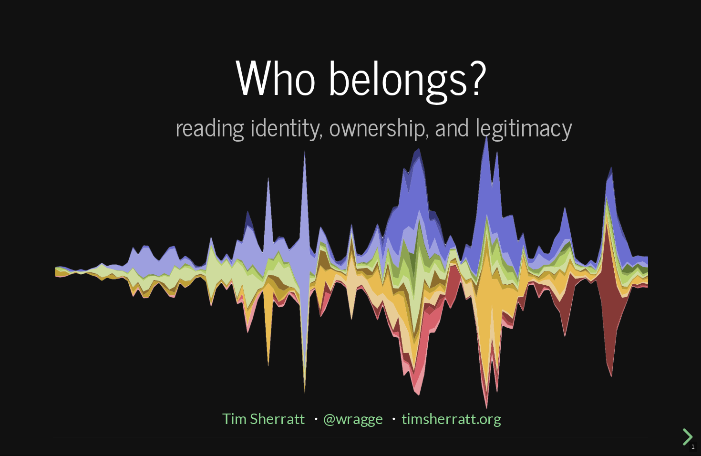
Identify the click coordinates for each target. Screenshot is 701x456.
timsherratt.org (451, 418)
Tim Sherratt (263, 418)
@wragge (353, 418)
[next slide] (686, 437)
